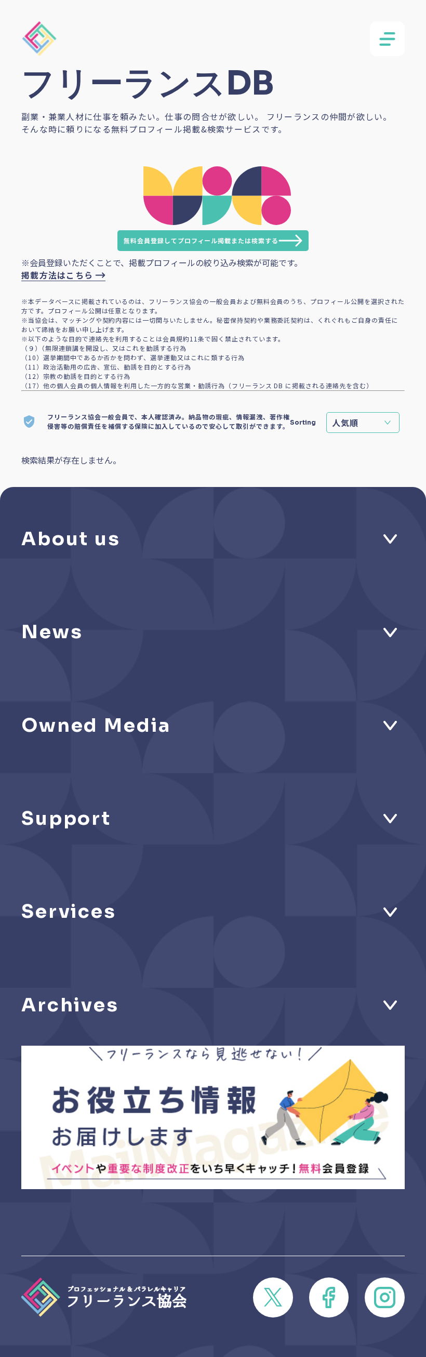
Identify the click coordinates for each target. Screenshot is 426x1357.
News (52, 631)
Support (66, 818)
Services (68, 911)
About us (71, 538)
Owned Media (96, 725)
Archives (70, 1005)
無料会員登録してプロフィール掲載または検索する (201, 240)
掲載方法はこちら (57, 275)
